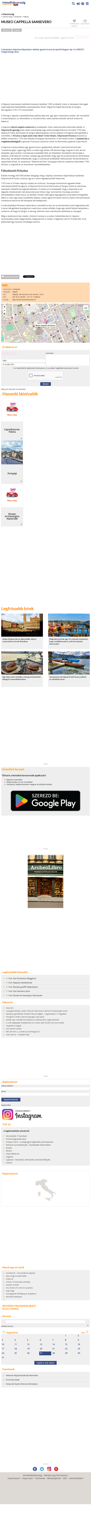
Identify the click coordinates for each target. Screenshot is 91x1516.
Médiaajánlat (54, 1478)
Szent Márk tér (12, 1154)
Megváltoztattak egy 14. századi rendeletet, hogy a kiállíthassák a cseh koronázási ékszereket (68, 641)
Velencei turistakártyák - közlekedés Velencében (28, 1145)
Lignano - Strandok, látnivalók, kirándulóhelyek (28, 1160)
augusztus (12, 1332)
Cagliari (9, 1157)
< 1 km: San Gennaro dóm (18, 991)
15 (66, 1344)
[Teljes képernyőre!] (4, 314)
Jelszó (3, 1091)
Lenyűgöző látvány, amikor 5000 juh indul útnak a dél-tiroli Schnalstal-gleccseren (37, 1011)
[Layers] (85, 307)
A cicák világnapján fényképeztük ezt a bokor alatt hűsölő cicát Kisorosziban (35, 1023)
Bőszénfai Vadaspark (14, 1297)
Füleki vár (9, 1279)
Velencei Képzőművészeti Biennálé (22, 1375)
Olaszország (7, 17)
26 (28, 1353)
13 (41, 1344)
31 (3, 1357)
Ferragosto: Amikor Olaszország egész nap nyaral (25, 1017)
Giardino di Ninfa (12, 1285)
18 (15, 1348)
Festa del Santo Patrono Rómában (22, 1384)
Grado (9, 1148)
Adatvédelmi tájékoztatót (26, 368)
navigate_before (3, 1331)
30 (79, 1353)
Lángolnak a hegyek (13, 1026)
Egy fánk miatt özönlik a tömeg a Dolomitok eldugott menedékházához (21, 678)
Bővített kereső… (7, 1326)
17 (3, 1348)
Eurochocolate (12, 1379)
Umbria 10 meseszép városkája (18, 1282)
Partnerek (40, 1478)
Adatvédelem (76, 1478)
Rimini (9, 1151)
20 (41, 1348)
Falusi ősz (9, 1008)
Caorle (9, 1162)
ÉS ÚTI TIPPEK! (10, 1308)
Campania (17, 17)
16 (79, 1344)
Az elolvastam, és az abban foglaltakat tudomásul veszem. (46, 368)
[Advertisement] (45, 78)
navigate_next (87, 1325)
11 (15, 1344)
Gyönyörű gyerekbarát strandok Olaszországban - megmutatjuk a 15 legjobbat (36, 1014)
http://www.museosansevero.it (24, 299)
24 (3, 1353)
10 (3, 1344)
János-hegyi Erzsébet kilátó (16, 1276)
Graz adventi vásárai (13, 1029)
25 (15, 1353)
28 (53, 1353)
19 (28, 1348)
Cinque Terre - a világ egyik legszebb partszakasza (29, 1142)
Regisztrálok (6, 1105)
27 (41, 1353)
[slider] (81, 37)
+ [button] (4, 306)
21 (53, 1348)
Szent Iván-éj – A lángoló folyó (17, 1034)
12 (28, 1344)
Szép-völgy (10, 1291)
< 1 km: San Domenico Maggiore (21, 978)
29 (66, 1353)
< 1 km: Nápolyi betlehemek (19, 982)
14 (53, 1344)
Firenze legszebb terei (16, 1139)
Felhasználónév (7, 1086)
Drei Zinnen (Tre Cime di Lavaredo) (19, 1288)
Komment (49, 353)
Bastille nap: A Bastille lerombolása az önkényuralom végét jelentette (32, 1020)
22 (66, 1348)
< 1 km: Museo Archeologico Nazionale (24, 995)
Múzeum (6, 30)
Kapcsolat (28, 1478)
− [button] (4, 310)
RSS (65, 1478)
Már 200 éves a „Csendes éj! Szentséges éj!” (23, 1031)
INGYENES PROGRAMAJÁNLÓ (19, 1305)
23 (79, 1348)
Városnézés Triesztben (16, 1136)
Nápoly (26, 17)
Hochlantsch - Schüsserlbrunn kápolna (20, 1273)
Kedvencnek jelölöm (11, 277)
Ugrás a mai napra (45, 1363)
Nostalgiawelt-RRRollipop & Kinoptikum (21, 1294)
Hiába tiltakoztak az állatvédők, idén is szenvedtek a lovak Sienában (19, 640)
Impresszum (14, 1478)
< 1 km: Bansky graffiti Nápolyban (22, 987)
